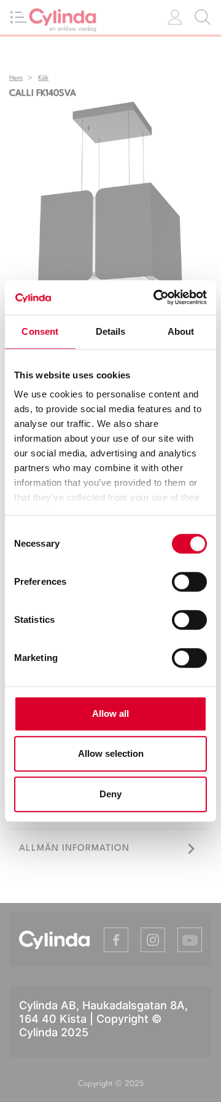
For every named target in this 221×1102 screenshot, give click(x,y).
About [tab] (181, 331)
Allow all (110, 713)
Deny (110, 794)
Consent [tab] (39, 331)
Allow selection (111, 753)
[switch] (189, 582)
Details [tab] (111, 331)
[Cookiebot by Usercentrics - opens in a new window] (156, 297)
